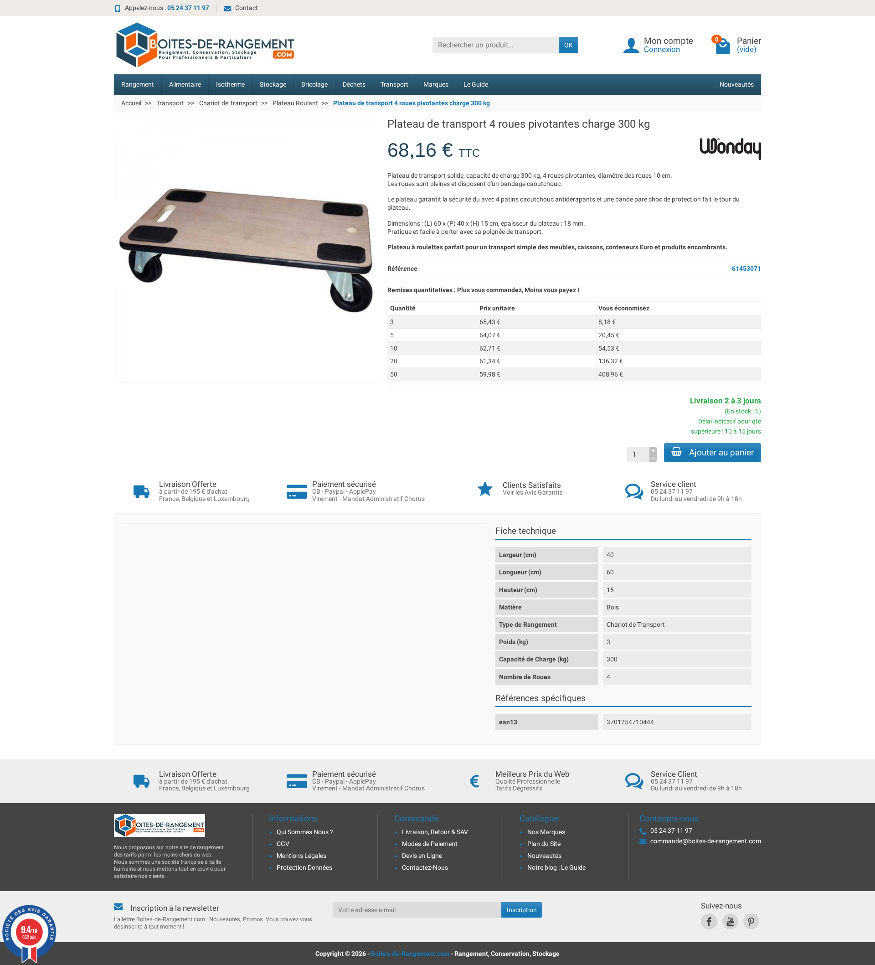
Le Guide (475, 84)
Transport (394, 84)
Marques (435, 84)
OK (568, 45)
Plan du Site (544, 843)
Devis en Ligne (422, 855)
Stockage (273, 84)
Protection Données (304, 867)
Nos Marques (546, 832)
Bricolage (314, 84)
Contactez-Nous (425, 867)
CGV (283, 843)
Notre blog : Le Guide (556, 867)
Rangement (137, 84)
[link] (709, 921)
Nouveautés (737, 84)
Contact (246, 7)
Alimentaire (185, 84)
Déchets (354, 84)
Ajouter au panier (721, 452)
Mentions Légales (301, 855)
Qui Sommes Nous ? (305, 832)
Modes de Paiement (430, 843)
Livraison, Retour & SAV (435, 832)
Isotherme (230, 84)
